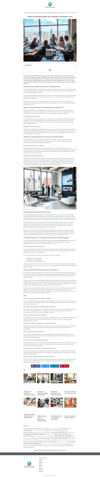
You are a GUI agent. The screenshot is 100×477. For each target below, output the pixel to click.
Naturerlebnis (72, 438)
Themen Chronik (28, 12)
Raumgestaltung (29, 441)
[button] (74, 65)
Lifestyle (46, 12)
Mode (49, 12)
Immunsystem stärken (43, 436)
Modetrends (36, 438)
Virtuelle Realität (54, 445)
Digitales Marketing (42, 430)
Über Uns (41, 468)
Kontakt (74, 12)
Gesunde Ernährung (62, 434)
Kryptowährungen (51, 436)
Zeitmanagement (28, 447)
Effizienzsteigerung (30, 432)
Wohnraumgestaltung (66, 445)
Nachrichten (54, 12)
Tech (66, 12)
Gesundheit (40, 12)
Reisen (62, 12)
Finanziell (34, 12)
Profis (59, 12)
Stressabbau (71, 442)
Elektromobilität (50, 432)
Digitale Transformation (53, 430)
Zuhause (70, 12)
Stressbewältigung (32, 443)
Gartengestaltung (50, 434)
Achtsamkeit (27, 429)
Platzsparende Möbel (52, 440)
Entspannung (71, 432)
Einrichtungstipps (41, 432)
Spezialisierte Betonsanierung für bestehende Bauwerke (56, 393)
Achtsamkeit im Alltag (40, 429)
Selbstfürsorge (41, 442)
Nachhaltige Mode (48, 438)
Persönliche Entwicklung (30, 440)
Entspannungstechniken (35, 434)
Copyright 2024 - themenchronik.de (50, 475)
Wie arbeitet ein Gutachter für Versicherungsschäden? (29, 393)
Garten (40, 461)
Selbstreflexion (52, 442)
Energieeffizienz (61, 432)
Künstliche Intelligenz (64, 436)
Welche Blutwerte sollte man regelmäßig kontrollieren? (56, 417)
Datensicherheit (35, 430)
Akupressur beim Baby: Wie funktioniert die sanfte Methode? (29, 416)
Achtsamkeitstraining (54, 429)
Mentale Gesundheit (27, 438)
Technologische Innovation (56, 443)
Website (41, 471)
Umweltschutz (36, 445)
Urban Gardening (45, 445)
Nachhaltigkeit (61, 438)
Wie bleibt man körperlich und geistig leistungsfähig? (42, 393)
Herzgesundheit (36, 436)
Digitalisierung (63, 430)
